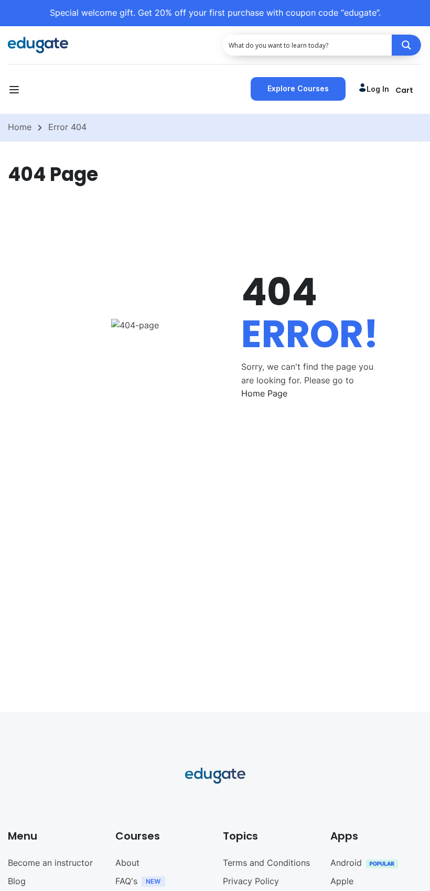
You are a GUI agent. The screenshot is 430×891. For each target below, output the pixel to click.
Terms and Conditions (266, 862)
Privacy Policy (251, 881)
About (127, 862)
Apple (341, 881)
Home (19, 127)
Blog (17, 881)
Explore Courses (298, 88)
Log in (378, 88)
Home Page (264, 393)
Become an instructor (50, 862)
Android (346, 862)
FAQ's (126, 881)
